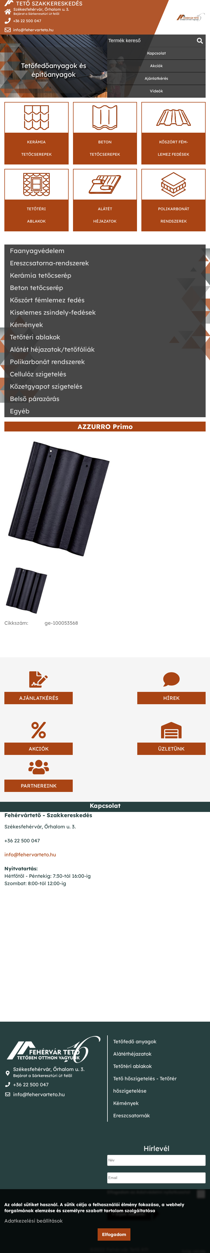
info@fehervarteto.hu (33, 29)
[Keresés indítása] (200, 41)
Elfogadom (114, 1234)
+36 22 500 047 (27, 20)
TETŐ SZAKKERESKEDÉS (49, 4)
